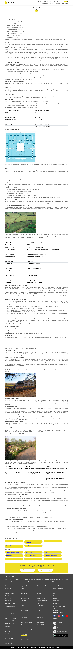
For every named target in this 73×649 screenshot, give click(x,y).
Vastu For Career (28, 552)
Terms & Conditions (57, 591)
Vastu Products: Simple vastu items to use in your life (33, 542)
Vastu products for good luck (12, 541)
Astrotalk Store (24, 591)
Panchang (58, 3)
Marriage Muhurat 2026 (9, 613)
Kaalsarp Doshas (24, 615)
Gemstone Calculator (41, 598)
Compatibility (52, 1)
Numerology (45, 1)
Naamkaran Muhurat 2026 (10, 608)
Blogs (66, 3)
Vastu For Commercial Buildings (12, 552)
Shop (63, 3)
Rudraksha (39, 591)
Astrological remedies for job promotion (26, 630)
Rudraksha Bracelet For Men (43, 612)
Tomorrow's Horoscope (9, 593)
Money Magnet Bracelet (42, 622)
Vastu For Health (48, 552)
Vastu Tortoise (40, 595)
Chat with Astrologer (24, 323)
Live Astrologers (24, 595)
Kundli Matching (24, 603)
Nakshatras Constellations (26, 622)
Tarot (57, 1)
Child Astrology (24, 617)
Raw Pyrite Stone (40, 619)
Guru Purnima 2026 (9, 638)
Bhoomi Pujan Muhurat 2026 (10, 615)
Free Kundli (23, 600)
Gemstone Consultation (42, 600)
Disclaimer (55, 595)
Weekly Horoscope (8, 595)
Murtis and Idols (40, 617)
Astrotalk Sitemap (8, 640)
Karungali (39, 593)
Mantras (22, 627)
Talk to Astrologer (19, 79)
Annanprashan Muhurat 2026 (10, 606)
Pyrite (38, 607)
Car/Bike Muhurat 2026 (9, 611)
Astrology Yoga (24, 612)
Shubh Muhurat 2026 (10, 603)
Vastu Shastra (7, 633)
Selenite (39, 610)
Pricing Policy (56, 600)
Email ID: (58, 611)
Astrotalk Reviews (24, 610)
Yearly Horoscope (8, 600)
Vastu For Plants (9, 558)
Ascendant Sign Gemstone (26, 619)
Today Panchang (24, 593)
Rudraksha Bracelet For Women (43, 615)
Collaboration (7, 626)
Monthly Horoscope (9, 598)
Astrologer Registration (25, 639)
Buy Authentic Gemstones (42, 603)
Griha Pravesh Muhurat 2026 (10, 618)
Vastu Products (48, 558)
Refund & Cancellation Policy (59, 588)
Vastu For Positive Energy (30, 558)
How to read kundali (25, 598)
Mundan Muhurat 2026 (9, 620)
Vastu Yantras (28, 545)
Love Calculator (8, 636)
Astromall (23, 588)
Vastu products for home (49, 541)
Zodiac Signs (7, 631)
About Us (55, 598)
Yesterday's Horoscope (9, 591)
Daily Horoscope (8, 588)
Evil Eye (39, 588)
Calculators (51, 3)
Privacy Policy (56, 593)
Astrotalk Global (40, 624)
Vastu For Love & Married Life (31, 555)
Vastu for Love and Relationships (51, 555)
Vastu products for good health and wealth (13, 546)
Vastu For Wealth (9, 555)
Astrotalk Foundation (9, 643)
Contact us (56, 603)
